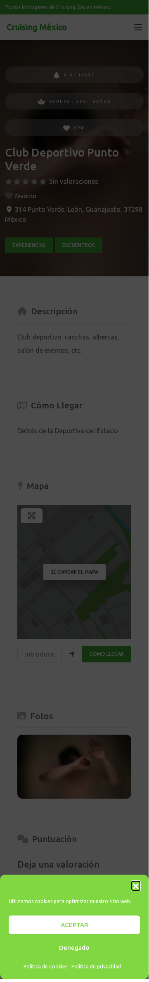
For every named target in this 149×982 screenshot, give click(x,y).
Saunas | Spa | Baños (80, 101)
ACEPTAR (74, 924)
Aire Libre (79, 75)
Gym (80, 128)
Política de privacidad (96, 966)
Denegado (74, 947)
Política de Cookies (45, 966)
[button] (136, 885)
